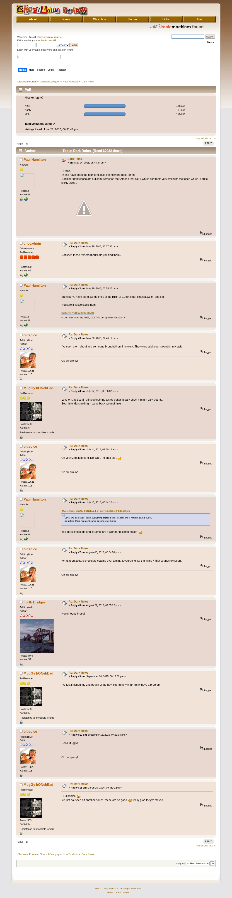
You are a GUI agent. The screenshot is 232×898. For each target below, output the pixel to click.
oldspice (30, 335)
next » (212, 138)
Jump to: (180, 863)
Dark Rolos (75, 159)
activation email (46, 40)
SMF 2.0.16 (100, 888)
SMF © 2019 (115, 888)
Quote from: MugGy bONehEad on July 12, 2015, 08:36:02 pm (96, 511)
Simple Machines (132, 888)
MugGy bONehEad (38, 388)
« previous (202, 138)
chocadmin (32, 243)
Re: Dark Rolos (78, 242)
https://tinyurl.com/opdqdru (77, 312)
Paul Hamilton (35, 159)
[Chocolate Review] (26, 275)
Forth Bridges (35, 602)
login (48, 37)
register (58, 37)
